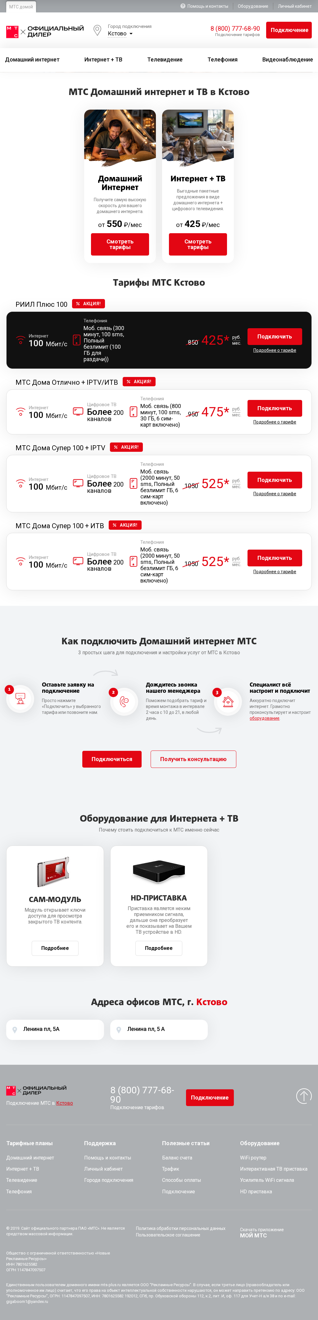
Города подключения (108, 1180)
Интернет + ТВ (22, 1169)
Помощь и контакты (208, 6)
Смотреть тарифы (120, 244)
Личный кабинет (295, 6)
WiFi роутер (253, 1158)
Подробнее (55, 948)
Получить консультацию (193, 759)
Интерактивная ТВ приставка (273, 1169)
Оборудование (253, 6)
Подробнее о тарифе (274, 350)
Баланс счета (177, 1158)
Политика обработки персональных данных (180, 1228)
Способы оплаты (181, 1180)
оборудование (264, 718)
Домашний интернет (30, 1158)
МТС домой (21, 6)
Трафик (170, 1169)
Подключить (274, 336)
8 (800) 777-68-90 (235, 28)
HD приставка (256, 1192)
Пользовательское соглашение (168, 1234)
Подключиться (112, 759)
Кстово (117, 33)
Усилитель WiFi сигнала (267, 1180)
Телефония (19, 1192)
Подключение (289, 30)
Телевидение (21, 1180)
